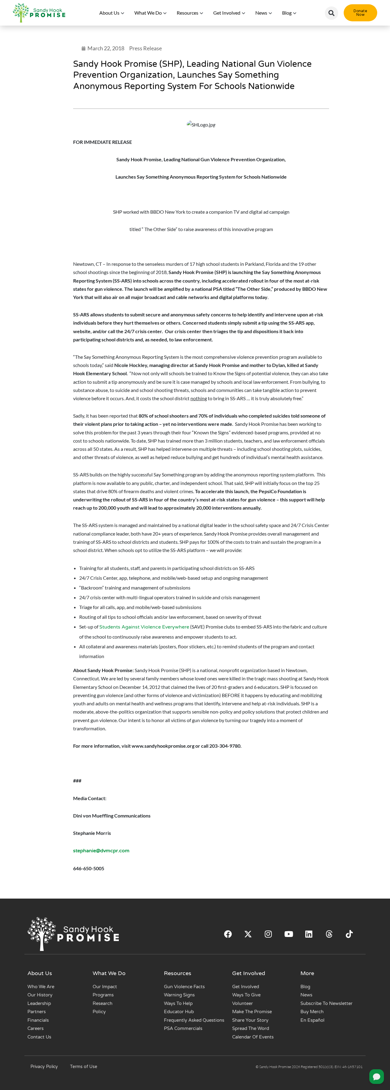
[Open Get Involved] (244, 12)
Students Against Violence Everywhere (144, 627)
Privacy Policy (44, 1066)
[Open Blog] (295, 12)
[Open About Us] (123, 12)
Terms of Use (83, 1066)
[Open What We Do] (165, 12)
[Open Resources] (202, 12)
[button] (331, 13)
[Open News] (270, 12)
